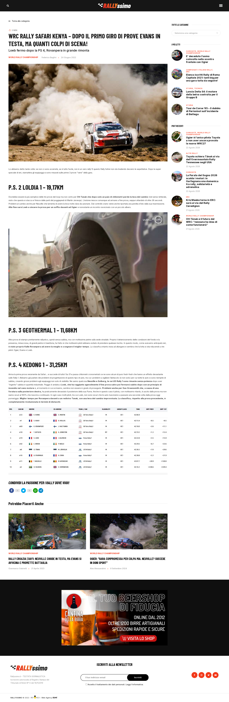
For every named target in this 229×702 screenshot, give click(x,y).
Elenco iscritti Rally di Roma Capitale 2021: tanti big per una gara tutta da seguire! (203, 77)
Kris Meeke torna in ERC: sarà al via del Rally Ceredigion (201, 203)
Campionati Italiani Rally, (199, 70)
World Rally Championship (23, 57)
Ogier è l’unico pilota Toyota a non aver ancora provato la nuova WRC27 (203, 140)
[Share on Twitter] (23, 490)
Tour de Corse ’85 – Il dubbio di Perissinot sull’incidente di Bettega (203, 111)
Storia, (190, 88)
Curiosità (191, 172)
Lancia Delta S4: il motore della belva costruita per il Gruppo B (202, 94)
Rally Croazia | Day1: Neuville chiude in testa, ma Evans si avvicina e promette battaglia (44, 561)
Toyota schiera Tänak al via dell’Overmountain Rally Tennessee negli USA (202, 159)
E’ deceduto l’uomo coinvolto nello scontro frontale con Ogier (200, 59)
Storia (189, 105)
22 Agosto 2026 (193, 147)
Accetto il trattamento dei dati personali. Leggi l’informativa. (116, 684)
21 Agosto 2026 (193, 210)
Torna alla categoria (21, 21)
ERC (188, 72)
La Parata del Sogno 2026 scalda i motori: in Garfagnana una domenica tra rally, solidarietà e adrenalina (202, 181)
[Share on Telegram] (40, 490)
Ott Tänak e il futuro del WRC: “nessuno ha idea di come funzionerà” (201, 222)
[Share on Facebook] (11, 490)
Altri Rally (192, 153)
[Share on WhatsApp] (35, 490)
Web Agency (47, 698)
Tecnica (198, 88)
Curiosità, (191, 51)
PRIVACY (215, 698)
